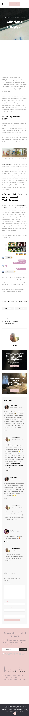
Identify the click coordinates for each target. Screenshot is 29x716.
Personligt (6, 17)
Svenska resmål (18, 354)
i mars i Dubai (14, 96)
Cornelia (14, 345)
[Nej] (27, 710)
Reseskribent (15, 321)
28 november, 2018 (14, 31)
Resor (11, 17)
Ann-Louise (13, 405)
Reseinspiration (15, 353)
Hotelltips (8, 353)
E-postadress (8, 608)
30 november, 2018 (14, 386)
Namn (6, 601)
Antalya (25, 205)
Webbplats (6, 614)
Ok (15, 713)
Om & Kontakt (6, 675)
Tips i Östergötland (10, 679)
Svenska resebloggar (8, 323)
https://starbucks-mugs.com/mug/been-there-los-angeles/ (14, 465)
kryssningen (7, 164)
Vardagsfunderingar (20, 17)
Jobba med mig (18, 675)
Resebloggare (6, 321)
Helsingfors (7, 207)
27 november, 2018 (14, 362)
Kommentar (7, 583)
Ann (11, 530)
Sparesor (10, 354)
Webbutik (23, 679)
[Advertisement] (14, 58)
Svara (5, 430)
